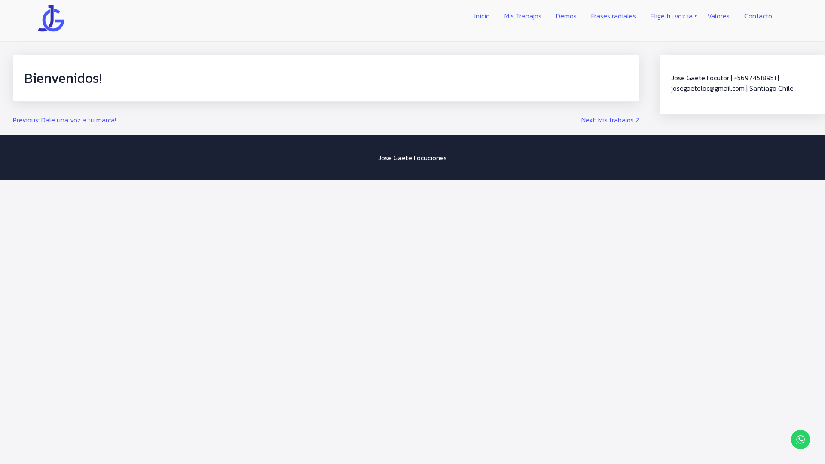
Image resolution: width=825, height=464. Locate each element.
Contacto (758, 16)
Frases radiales (613, 16)
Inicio (482, 16)
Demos (566, 16)
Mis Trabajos (522, 16)
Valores (718, 16)
